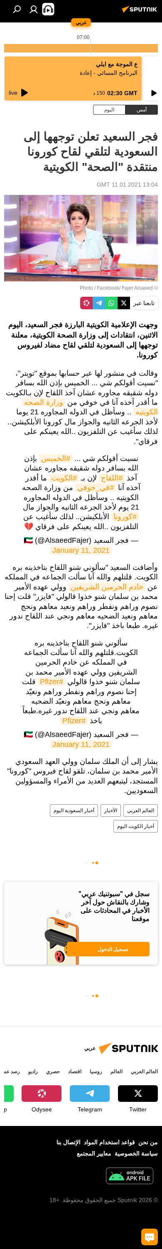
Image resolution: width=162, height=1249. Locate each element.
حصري (53, 1071)
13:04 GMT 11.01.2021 (127, 184)
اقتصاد (74, 1071)
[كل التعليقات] (149, 1237)
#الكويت (64, 478)
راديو (33, 1071)
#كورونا (125, 516)
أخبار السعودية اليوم (74, 810)
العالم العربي (140, 810)
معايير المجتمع (94, 1153)
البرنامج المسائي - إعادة (108, 72)
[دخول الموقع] (33, 9)
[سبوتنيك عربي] (141, 12)
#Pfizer (51, 681)
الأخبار (110, 810)
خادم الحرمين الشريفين (107, 587)
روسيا (96, 1071)
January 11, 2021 (81, 550)
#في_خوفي (95, 487)
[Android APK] (129, 1177)
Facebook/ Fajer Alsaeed (125, 288)
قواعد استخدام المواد (109, 1142)
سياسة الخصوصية (136, 1153)
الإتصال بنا (68, 1142)
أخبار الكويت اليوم (135, 826)
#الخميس (55, 458)
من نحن (148, 1142)
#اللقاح (112, 478)
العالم (116, 1071)
